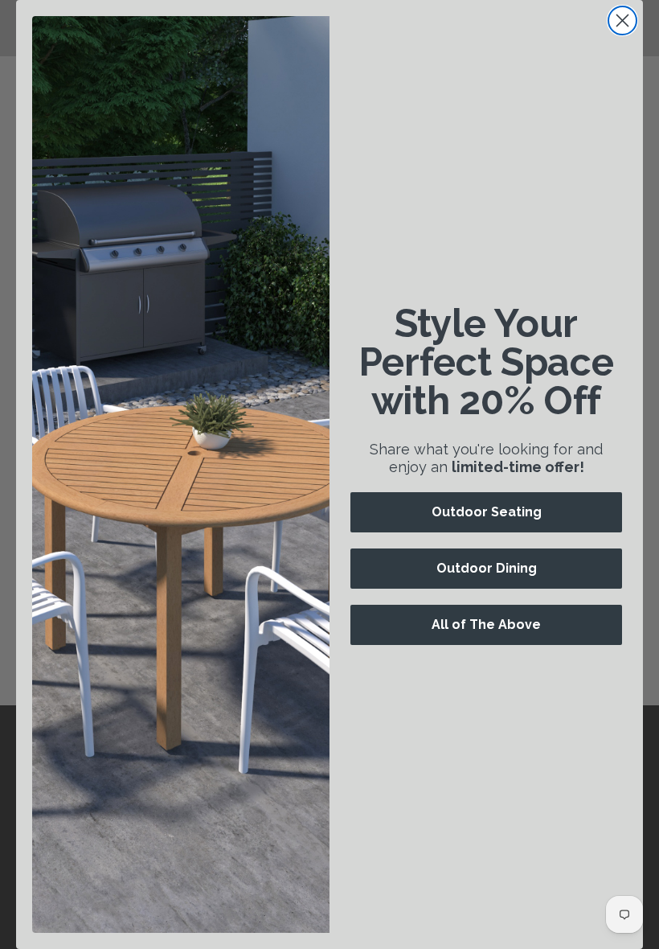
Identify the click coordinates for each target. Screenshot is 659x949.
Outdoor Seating (487, 512)
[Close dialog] (622, 20)
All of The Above (486, 624)
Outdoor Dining (486, 568)
